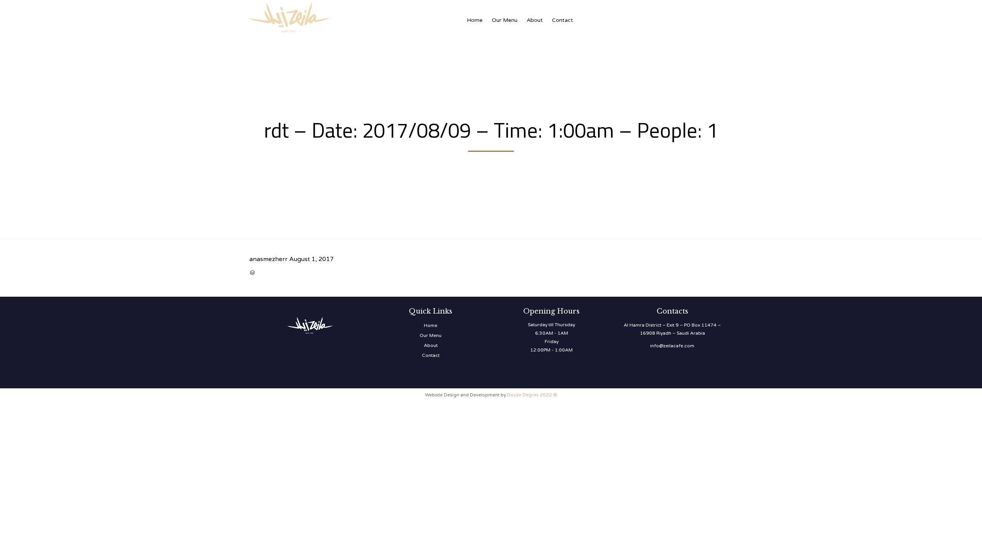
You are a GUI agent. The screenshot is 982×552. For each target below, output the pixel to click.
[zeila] (326, 16)
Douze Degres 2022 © (532, 395)
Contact (562, 20)
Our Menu (504, 20)
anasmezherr (268, 259)
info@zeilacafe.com (672, 345)
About (535, 20)
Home (475, 20)
